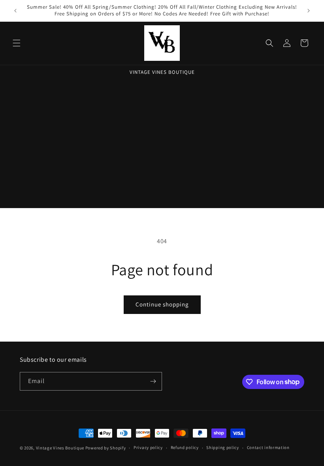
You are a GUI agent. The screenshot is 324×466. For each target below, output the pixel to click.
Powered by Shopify (105, 448)
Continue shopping (162, 304)
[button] (16, 43)
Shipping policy (222, 447)
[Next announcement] (308, 10)
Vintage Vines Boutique (60, 448)
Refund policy (185, 447)
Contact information (268, 447)
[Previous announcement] (15, 10)
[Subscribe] (153, 381)
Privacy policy (148, 447)
